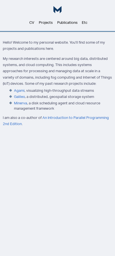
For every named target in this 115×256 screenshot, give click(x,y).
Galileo (19, 97)
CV (31, 23)
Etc (84, 23)
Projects (46, 23)
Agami (19, 90)
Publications (67, 23)
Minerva (20, 103)
